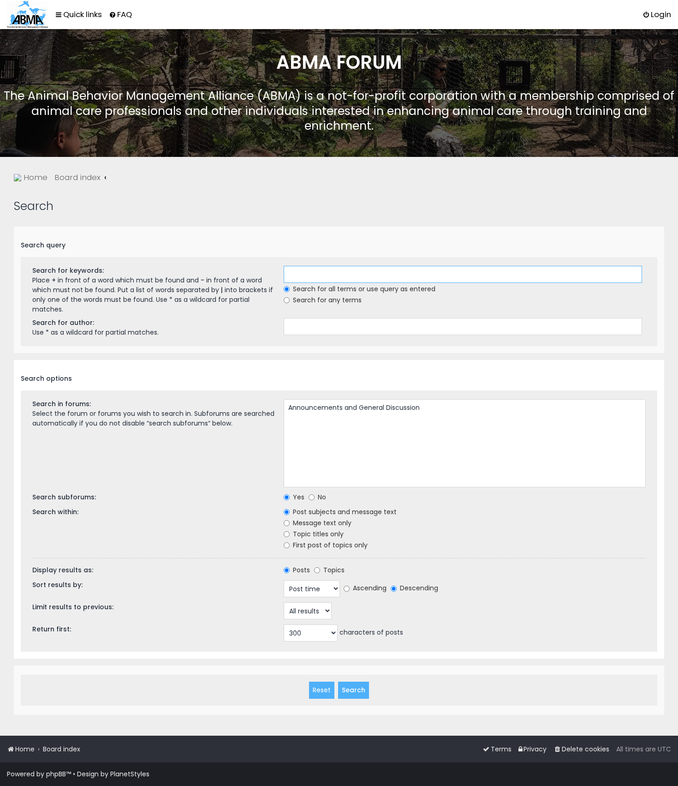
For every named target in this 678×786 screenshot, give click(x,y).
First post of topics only (329, 545)
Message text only (321, 523)
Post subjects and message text (344, 511)
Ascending (369, 588)
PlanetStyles (129, 774)
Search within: (55, 511)
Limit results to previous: (72, 607)
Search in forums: (61, 403)
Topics (333, 570)
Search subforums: (64, 497)
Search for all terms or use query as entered (363, 289)
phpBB (56, 774)
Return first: (51, 629)
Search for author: (63, 322)
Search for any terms (326, 300)
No (321, 497)
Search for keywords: (68, 270)
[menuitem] (120, 14)
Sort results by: (57, 584)
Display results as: (62, 570)
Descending (418, 588)
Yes (297, 497)
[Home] (27, 14)
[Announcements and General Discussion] (464, 408)
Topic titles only (317, 534)
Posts (300, 570)
